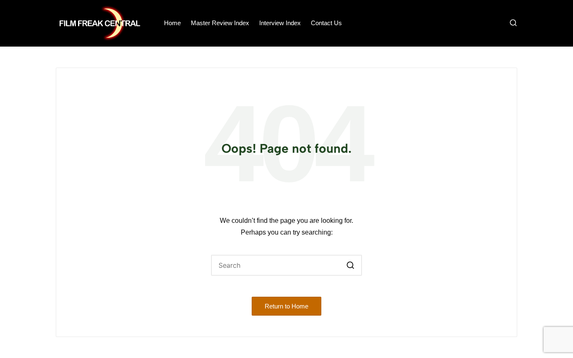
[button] (350, 265)
